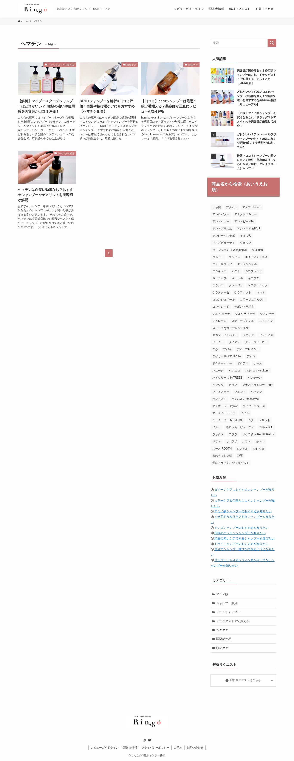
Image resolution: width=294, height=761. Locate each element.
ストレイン (266, 320)
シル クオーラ (221, 313)
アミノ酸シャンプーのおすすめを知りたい (243, 511)
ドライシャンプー (228, 612)
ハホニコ (234, 370)
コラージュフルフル (252, 299)
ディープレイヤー (248, 349)
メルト (216, 427)
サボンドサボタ (244, 306)
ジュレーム (219, 320)
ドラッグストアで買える (232, 621)
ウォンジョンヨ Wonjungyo (229, 249)
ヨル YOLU (266, 427)
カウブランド (253, 271)
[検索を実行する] (272, 43)
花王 (240, 455)
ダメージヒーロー (256, 342)
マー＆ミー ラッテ (224, 413)
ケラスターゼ (220, 292)
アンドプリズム (222, 228)
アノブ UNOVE (252, 207)
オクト (236, 271)
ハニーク (218, 370)
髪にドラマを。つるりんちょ (230, 462)
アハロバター (220, 214)
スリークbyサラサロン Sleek (230, 328)
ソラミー (218, 342)
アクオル (231, 207)
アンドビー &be (244, 221)
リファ (216, 441)
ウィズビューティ (223, 242)
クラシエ (218, 285)
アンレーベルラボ (223, 235)
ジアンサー (267, 313)
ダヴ (215, 349)
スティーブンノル (243, 320)
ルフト (246, 441)
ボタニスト (219, 399)
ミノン (245, 413)
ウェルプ (245, 242)
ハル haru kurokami (257, 370)
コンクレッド (220, 306)
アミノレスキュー (245, 214)
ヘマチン (256, 391)
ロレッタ (258, 448)
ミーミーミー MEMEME (227, 420)
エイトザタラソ (222, 264)
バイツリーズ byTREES (227, 377)
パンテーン (255, 377)
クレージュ (236, 285)
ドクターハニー (222, 363)
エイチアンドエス (256, 257)
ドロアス (242, 363)
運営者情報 (130, 747)
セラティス (266, 335)
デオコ (251, 356)
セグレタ (248, 335)
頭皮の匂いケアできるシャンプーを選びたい (244, 538)
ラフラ (233, 434)
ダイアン (234, 342)
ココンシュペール (223, 299)
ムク (251, 420)
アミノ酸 (222, 594)
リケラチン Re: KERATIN (258, 434)
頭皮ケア (222, 648)
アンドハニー (220, 221)
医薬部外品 (223, 639)
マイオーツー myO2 (225, 406)
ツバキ (227, 349)
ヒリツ (233, 384)
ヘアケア (222, 630)
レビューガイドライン (105, 747)
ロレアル (242, 448)
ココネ (260, 292)
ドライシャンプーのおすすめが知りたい (241, 543)
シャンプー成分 (226, 603)
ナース (258, 363)
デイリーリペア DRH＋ (226, 356)
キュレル (237, 278)
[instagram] (144, 740)
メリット (264, 420)
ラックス (218, 434)
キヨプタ (253, 278)
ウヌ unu (257, 249)
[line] (150, 740)
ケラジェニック (258, 285)
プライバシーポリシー (155, 747)
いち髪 (216, 207)
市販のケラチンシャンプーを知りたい (240, 533)
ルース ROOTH (222, 448)
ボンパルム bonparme (245, 399)
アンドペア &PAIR (248, 228)
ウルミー (218, 257)
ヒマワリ (218, 384)
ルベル (260, 441)
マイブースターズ (254, 406)
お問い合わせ (195, 747)
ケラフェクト (242, 292)
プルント (240, 391)
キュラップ (219, 278)
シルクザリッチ (245, 313)
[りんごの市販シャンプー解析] (35, 8)
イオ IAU (245, 235)
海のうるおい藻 (222, 455)
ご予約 (178, 747)
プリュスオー (220, 391)
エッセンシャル (247, 264)
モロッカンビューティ (240, 427)
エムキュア (219, 271)
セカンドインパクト (225, 335)
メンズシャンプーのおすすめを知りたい (241, 527)
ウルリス (234, 257)
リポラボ (231, 441)
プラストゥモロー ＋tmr (257, 384)
